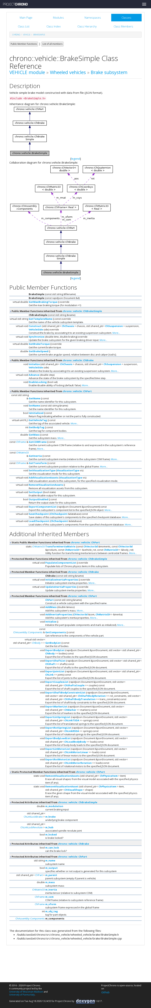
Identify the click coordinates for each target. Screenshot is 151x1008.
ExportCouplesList (56, 681)
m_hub (49, 827)
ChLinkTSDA (71, 720)
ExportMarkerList (56, 706)
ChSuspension (114, 326)
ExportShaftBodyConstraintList (65, 692)
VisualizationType (68, 470)
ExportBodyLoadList (58, 738)
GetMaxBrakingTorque (43, 302)
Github (105, 992)
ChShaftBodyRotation (92, 695)
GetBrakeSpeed (38, 351)
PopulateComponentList (60, 562)
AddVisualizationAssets (43, 477)
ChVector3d (90, 546)
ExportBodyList (55, 650)
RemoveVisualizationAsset (61, 786)
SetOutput (36, 492)
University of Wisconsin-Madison (26, 991)
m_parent (51, 875)
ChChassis (68, 326)
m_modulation (54, 806)
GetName (34, 398)
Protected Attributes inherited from (54, 802)
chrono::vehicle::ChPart (77, 391)
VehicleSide (36, 329)
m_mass (50, 882)
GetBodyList (53, 642)
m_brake (50, 816)
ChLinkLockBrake (33, 816)
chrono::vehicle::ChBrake (78, 360)
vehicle (26, 34)
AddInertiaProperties (58, 614)
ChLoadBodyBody (75, 741)
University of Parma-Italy (22, 994)
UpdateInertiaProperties (60, 586)
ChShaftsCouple (74, 685)
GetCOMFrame (38, 441)
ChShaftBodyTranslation (80, 699)
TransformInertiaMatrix (60, 546)
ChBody (36, 642)
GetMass (34, 434)
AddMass (51, 607)
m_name (50, 860)
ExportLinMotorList (57, 749)
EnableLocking (38, 382)
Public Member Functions (24, 43)
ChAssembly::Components (28, 632)
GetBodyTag (36, 427)
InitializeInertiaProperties (61, 579)
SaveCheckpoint (39, 514)
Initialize (34, 364)
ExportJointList (54, 671)
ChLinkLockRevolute (31, 827)
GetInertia (35, 455)
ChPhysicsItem (109, 775)
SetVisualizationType (42, 470)
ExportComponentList (43, 506)
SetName (34, 405)
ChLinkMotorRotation (78, 763)
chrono (16, 34)
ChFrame (21, 441)
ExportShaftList (55, 660)
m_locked (51, 834)
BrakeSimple (39, 34)
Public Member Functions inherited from (56, 311)
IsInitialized (36, 413)
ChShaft (50, 664)
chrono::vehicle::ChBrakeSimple (82, 311)
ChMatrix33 (22, 452)
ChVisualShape (73, 789)
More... (116, 332)
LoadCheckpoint (39, 521)
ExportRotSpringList (58, 727)
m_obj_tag (51, 911)
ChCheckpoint (59, 514)
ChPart (49, 600)
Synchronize (36, 336)
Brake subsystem (109, 72)
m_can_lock (52, 847)
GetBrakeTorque (39, 344)
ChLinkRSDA (71, 731)
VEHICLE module (27, 72)
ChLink (49, 674)
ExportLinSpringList (57, 717)
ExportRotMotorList (58, 759)
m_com (49, 896)
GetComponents (55, 632)
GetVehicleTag (38, 420)
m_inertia (51, 889)
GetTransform (38, 463)
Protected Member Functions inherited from (59, 558)
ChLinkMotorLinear (76, 752)
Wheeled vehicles (68, 72)
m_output (51, 867)
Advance (34, 374)
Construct (35, 326)
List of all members (52, 43)
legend (75, 158)
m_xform (50, 904)
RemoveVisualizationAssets (46, 484)
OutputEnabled (38, 499)
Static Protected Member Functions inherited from (58, 772)
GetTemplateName (40, 318)
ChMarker (70, 709)
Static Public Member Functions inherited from (55, 542)
